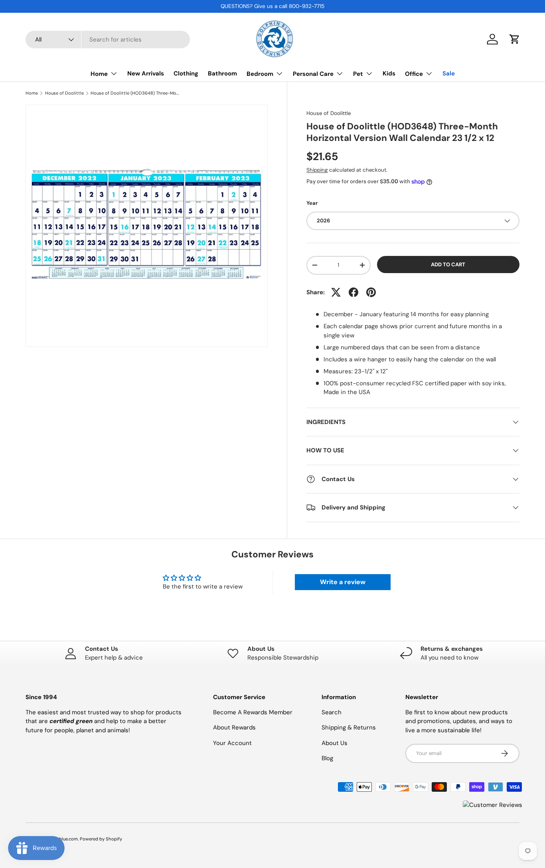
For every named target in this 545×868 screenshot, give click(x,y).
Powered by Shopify (101, 839)
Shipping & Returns (349, 727)
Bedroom (260, 74)
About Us (335, 743)
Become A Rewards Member (252, 712)
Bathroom (222, 73)
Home (99, 74)
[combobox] (108, 39)
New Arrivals (145, 73)
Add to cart (448, 264)
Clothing (186, 73)
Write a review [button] (342, 582)
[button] (514, 39)
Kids (389, 73)
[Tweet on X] (336, 292)
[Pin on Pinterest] (371, 292)
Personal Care (313, 74)
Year (312, 203)
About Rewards (234, 727)
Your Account (232, 743)
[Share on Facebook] (353, 292)
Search (332, 712)
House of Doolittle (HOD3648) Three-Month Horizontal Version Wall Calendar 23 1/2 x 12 (135, 93)
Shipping (317, 169)
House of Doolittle (64, 93)
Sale (448, 73)
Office (414, 74)
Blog (327, 758)
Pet (358, 74)
